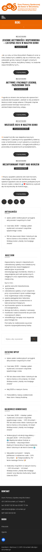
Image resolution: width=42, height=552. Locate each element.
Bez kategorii (21, 36)
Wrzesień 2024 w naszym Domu (21, 124)
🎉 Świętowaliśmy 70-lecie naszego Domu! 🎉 (20, 459)
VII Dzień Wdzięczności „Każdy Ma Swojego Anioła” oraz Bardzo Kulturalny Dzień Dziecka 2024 (21, 472)
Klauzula (5, 526)
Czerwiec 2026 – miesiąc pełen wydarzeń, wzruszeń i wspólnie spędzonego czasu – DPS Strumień (21, 417)
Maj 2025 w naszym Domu (17, 389)
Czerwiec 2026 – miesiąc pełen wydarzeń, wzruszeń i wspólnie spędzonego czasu (19, 228)
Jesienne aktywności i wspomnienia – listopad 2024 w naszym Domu (21, 41)
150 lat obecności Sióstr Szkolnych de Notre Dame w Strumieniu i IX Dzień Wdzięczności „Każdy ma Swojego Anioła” (22, 240)
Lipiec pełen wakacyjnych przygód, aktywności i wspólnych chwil (21, 219)
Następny (22, 201)
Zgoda (4, 532)
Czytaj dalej (21, 72)
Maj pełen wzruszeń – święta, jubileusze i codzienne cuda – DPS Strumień (20, 455)
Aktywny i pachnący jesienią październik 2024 (21, 84)
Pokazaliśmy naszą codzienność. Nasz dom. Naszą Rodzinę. (20, 396)
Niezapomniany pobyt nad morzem (21, 164)
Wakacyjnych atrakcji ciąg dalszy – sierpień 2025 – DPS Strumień (21, 436)
